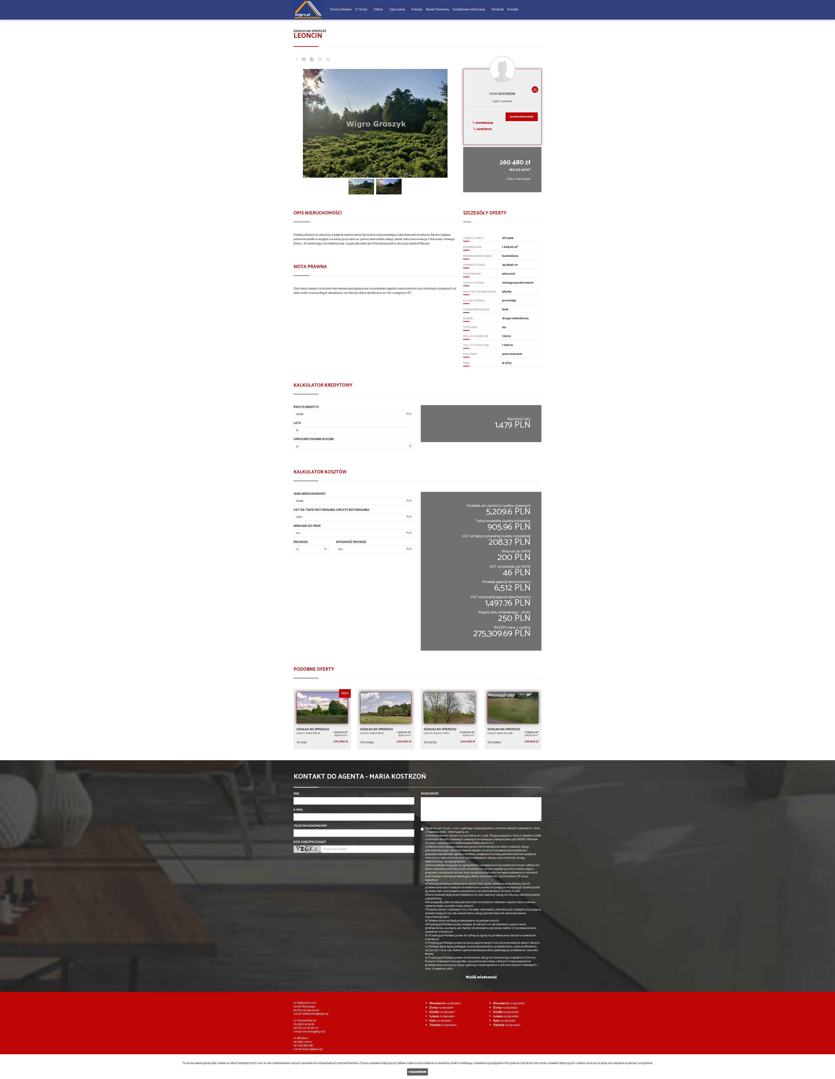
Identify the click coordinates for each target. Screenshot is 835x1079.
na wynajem (445, 1003)
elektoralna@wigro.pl (315, 1013)
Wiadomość (430, 794)
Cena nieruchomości (310, 494)
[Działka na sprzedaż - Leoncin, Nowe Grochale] (513, 719)
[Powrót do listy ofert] (297, 60)
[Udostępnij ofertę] (328, 60)
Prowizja (301, 542)
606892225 (484, 122)
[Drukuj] (303, 60)
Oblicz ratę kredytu (519, 179)
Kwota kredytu (306, 407)
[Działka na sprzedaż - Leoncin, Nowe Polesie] (322, 719)
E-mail (298, 810)
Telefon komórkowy (310, 826)
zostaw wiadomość (521, 117)
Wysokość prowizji (351, 542)
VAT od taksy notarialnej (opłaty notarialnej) (331, 510)
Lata (297, 423)
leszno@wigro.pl (312, 1049)
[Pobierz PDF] (312, 60)
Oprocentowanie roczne (314, 439)
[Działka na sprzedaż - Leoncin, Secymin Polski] (449, 719)
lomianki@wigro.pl (313, 1031)
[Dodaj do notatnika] (320, 60)
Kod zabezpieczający (310, 842)
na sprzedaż (509, 1003)
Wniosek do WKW (307, 526)
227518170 (484, 129)
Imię (296, 794)
